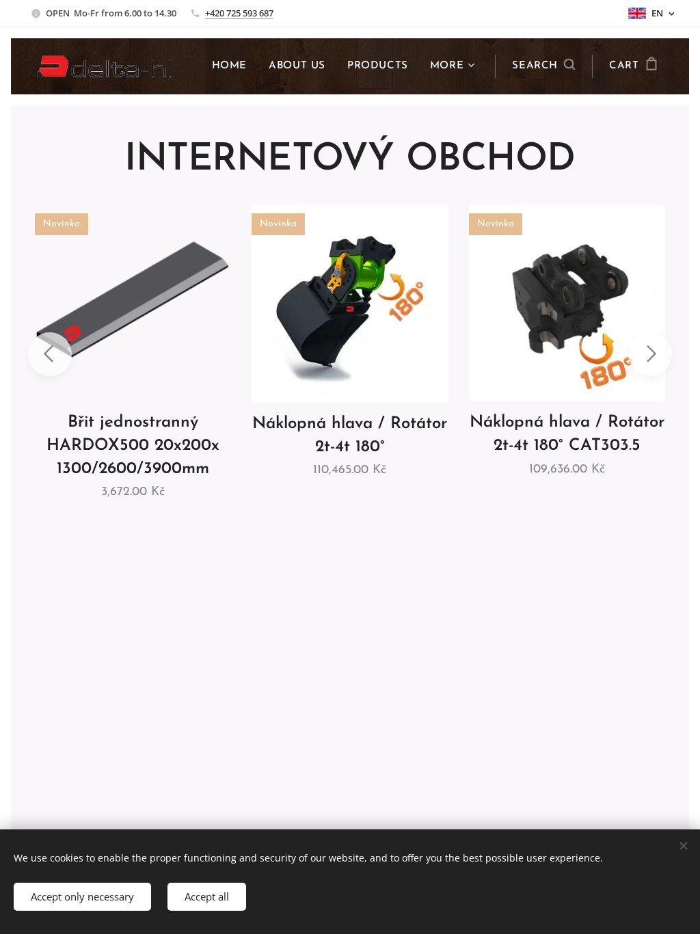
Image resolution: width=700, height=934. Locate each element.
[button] (543, 66)
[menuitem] (233, 66)
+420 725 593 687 (239, 13)
